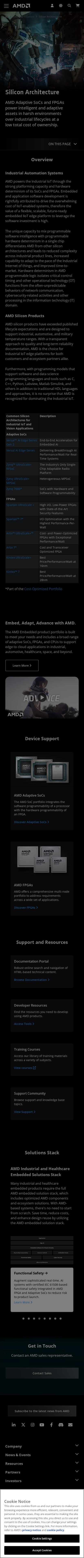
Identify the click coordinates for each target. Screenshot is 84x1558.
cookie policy (55, 1530)
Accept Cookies (42, 1550)
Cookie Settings (42, 1538)
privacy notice (31, 1530)
